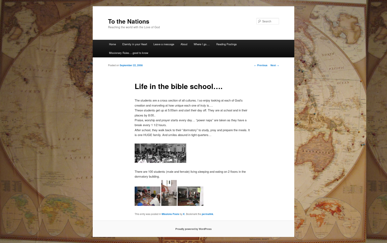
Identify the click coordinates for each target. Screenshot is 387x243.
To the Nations (128, 21)
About (184, 44)
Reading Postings (226, 44)
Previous (260, 65)
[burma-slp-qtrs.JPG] (190, 204)
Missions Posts (170, 214)
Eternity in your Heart (134, 44)
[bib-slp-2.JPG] (147, 204)
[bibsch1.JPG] (147, 161)
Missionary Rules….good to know (128, 53)
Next (274, 65)
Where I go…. (202, 44)
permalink (207, 214)
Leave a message (163, 44)
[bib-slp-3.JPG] (169, 204)
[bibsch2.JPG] (173, 161)
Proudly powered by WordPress (193, 229)
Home (112, 44)
